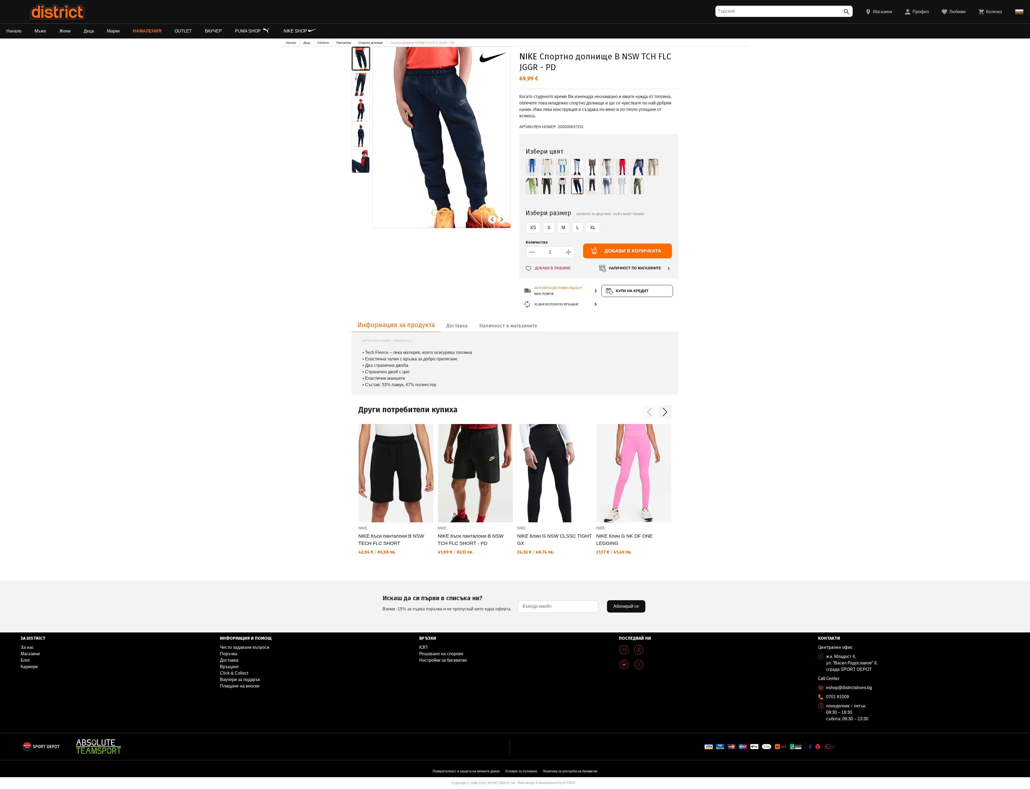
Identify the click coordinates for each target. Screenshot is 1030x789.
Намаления (147, 31)
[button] (649, 412)
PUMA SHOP (248, 31)
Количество (537, 242)
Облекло (323, 42)
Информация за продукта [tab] (396, 325)
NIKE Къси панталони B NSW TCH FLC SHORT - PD (470, 539)
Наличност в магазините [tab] (508, 326)
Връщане (229, 666)
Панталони (343, 42)
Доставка (229, 660)
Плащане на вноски (239, 686)
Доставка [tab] (457, 326)
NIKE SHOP (296, 31)
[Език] (1019, 12)
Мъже (40, 31)
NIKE (528, 56)
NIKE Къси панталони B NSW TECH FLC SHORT (391, 539)
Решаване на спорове (441, 654)
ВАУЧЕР (213, 31)
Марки (113, 31)
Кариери (29, 666)
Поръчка (228, 654)
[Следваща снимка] (502, 219)
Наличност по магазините (635, 268)
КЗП (423, 647)
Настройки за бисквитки (443, 660)
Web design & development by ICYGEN (546, 783)
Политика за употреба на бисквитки (570, 771)
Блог (25, 660)
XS (533, 227)
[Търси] (846, 12)
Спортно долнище (370, 42)
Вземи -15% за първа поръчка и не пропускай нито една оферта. (447, 602)
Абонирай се (626, 606)
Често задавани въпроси (244, 647)
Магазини (30, 654)
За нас (27, 647)
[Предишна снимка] (492, 219)
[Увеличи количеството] (568, 252)
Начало (13, 31)
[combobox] (784, 11)
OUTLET (183, 31)
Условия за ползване (521, 771)
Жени (65, 31)
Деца (89, 31)
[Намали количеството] (532, 252)
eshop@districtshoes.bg (849, 687)
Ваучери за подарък (240, 679)
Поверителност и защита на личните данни (466, 771)
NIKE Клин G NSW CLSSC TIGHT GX (554, 539)
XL (592, 227)
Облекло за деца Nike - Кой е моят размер (610, 214)
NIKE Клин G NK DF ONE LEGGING (624, 539)
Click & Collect (234, 673)
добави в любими (552, 268)
